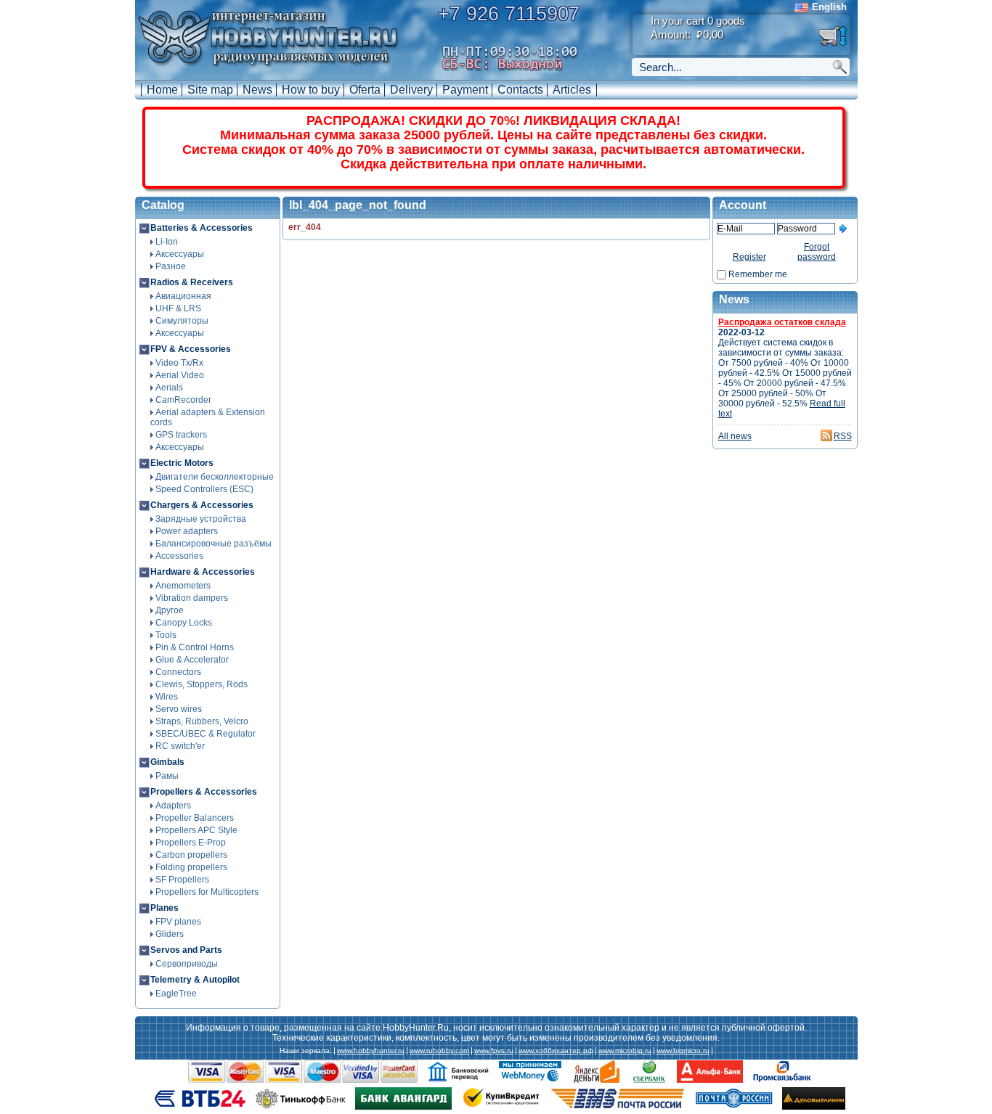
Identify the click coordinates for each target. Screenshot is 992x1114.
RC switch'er (180, 746)
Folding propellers (191, 867)
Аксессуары (179, 254)
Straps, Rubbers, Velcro (201, 721)
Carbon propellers (191, 855)
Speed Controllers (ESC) (204, 489)
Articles (572, 89)
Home (162, 89)
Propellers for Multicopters (207, 892)
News (257, 89)
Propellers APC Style (196, 830)
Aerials (169, 387)
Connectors (178, 672)
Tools (165, 635)
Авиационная (183, 296)
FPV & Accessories (190, 349)
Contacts (520, 89)
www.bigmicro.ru (683, 1050)
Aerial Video (179, 375)
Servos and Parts (186, 950)
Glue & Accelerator (192, 660)
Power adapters (186, 531)
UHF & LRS (178, 308)
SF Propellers (182, 880)
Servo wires (178, 709)
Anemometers (183, 586)
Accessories (179, 556)
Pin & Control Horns (194, 647)
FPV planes (178, 922)
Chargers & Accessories (201, 505)
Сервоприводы (186, 964)
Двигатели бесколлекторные (214, 477)
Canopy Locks (183, 623)
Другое (169, 610)
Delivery (411, 89)
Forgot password (816, 252)
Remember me (757, 274)
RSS (843, 436)
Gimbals (167, 762)
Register (749, 257)
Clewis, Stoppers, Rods (201, 684)
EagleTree (176, 993)
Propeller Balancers (194, 818)
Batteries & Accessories (201, 228)
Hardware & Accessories (202, 572)
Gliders (169, 934)
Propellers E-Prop (190, 842)
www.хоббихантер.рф (556, 1050)
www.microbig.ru (624, 1050)
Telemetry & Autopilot (195, 980)
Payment (465, 89)
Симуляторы (181, 321)
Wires (166, 697)
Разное (170, 266)
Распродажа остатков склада (782, 322)
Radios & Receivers (191, 282)
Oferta (365, 89)
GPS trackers (181, 435)
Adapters (173, 805)
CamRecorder (183, 400)
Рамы (167, 776)
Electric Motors (182, 463)
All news (735, 436)
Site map (210, 89)
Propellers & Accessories (203, 792)
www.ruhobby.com (439, 1050)
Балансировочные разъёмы (213, 543)
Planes (164, 908)
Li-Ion (166, 242)
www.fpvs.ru (493, 1050)
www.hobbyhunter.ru (370, 1050)
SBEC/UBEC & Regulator (205, 734)
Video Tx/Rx (179, 363)
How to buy (311, 89)
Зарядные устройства (200, 519)
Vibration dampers (191, 598)
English (829, 6)
